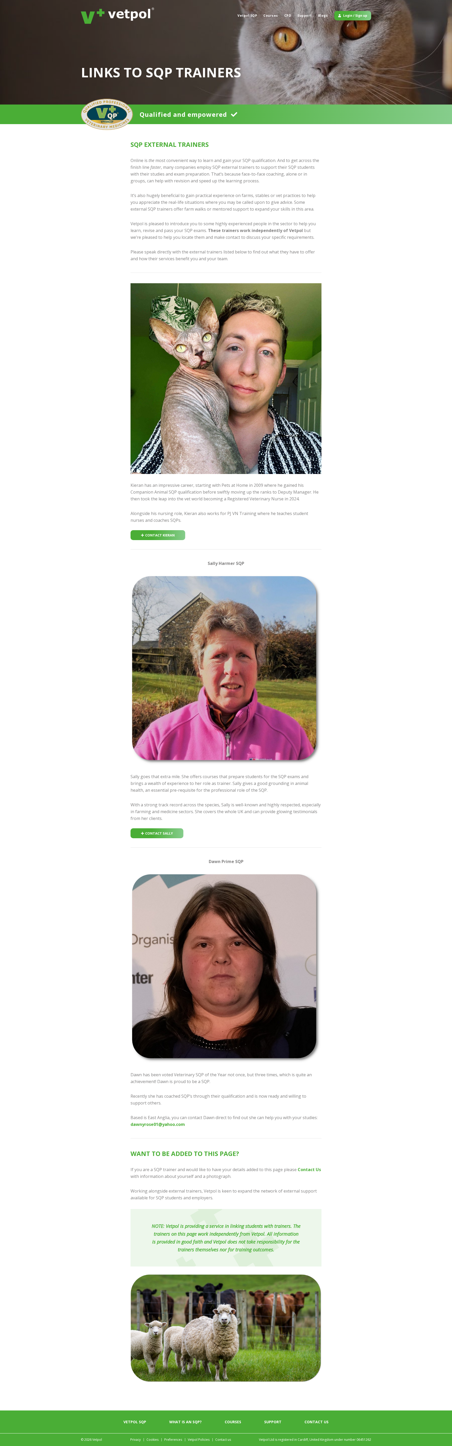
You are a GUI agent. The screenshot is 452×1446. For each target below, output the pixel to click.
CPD (287, 15)
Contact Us (309, 1169)
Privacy (135, 1439)
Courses (270, 15)
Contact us (316, 1421)
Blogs (323, 15)
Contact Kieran (160, 535)
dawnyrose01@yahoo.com (158, 1124)
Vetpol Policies (199, 1439)
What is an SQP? (185, 1421)
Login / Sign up (355, 15)
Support (304, 15)
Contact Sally (159, 833)
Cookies (152, 1439)
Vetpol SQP (247, 15)
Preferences (173, 1439)
